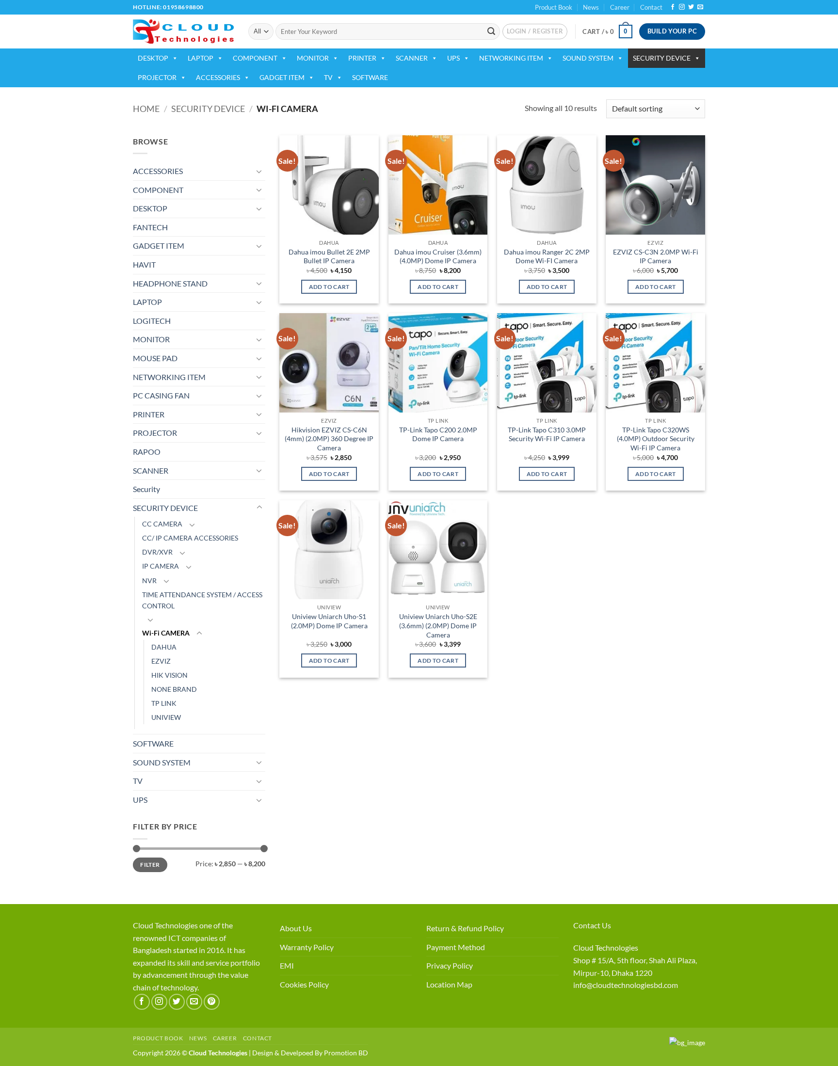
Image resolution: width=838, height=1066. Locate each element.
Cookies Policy (304, 984)
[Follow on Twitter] (691, 7)
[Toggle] (259, 171)
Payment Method (455, 947)
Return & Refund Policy (465, 928)
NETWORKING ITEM (511, 58)
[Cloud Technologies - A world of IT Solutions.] (183, 31)
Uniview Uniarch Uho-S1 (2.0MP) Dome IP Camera (329, 621)
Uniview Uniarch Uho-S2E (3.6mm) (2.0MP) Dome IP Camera (438, 625)
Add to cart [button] (329, 287)
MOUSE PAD (155, 358)
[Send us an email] (700, 7)
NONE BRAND (174, 689)
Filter (150, 864)
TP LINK (164, 703)
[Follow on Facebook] (673, 7)
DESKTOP (153, 58)
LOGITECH (152, 320)
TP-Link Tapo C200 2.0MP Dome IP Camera (438, 434)
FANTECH (150, 227)
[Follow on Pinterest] (212, 1002)
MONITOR (313, 58)
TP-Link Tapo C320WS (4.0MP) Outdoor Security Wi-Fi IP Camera (655, 439)
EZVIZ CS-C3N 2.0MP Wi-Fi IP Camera (655, 256)
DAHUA (164, 647)
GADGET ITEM (282, 77)
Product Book (553, 7)
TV (328, 77)
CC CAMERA (162, 524)
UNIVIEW (166, 717)
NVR (149, 580)
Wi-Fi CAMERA (166, 633)
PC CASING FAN (161, 395)
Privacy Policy (449, 965)
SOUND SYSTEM (588, 58)
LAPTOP (200, 58)
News (591, 7)
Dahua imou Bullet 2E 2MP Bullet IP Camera (329, 256)
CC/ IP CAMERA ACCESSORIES (190, 538)
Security (146, 488)
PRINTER (362, 58)
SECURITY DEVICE (662, 58)
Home (146, 108)
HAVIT (144, 264)
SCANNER (412, 58)
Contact (651, 7)
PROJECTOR (157, 77)
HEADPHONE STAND (170, 283)
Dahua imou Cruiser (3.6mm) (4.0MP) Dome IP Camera (438, 256)
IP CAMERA (160, 566)
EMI (287, 965)
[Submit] (491, 31)
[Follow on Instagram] (682, 7)
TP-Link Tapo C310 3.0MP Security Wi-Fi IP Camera (547, 434)
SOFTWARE (370, 77)
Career (619, 7)
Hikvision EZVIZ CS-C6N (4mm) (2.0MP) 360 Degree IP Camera (329, 439)
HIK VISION (169, 675)
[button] (534, 31)
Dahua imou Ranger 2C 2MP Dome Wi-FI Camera (547, 256)
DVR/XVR (157, 552)
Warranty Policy (307, 947)
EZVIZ (161, 661)
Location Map (449, 984)
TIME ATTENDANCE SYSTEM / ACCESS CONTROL (202, 600)
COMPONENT (255, 58)
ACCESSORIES (218, 77)
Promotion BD (346, 1053)
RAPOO (147, 451)
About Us (296, 928)
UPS (453, 58)
